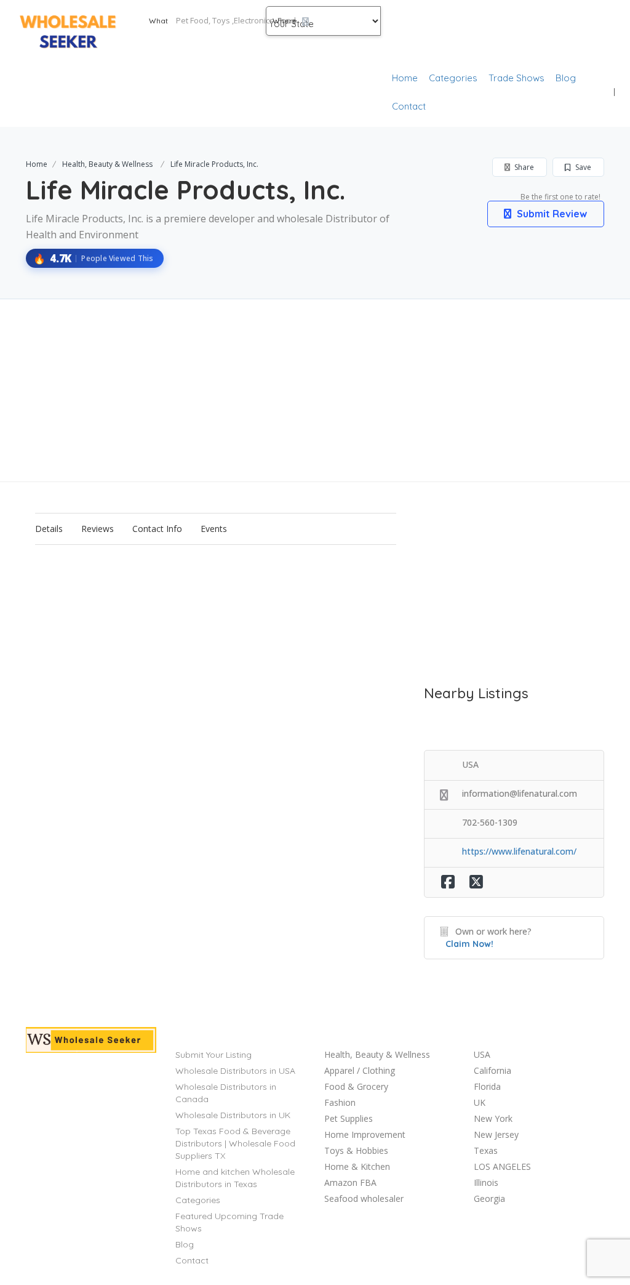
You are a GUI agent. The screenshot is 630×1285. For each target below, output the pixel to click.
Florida (487, 1086)
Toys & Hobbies (356, 1150)
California (492, 1070)
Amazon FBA (350, 1182)
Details (49, 528)
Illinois (486, 1182)
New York (493, 1118)
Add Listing (577, 20)
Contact (409, 106)
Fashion (340, 1102)
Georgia (489, 1198)
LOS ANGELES (502, 1166)
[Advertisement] (315, 390)
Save (582, 167)
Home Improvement (364, 1134)
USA (482, 1054)
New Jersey (496, 1134)
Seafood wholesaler (364, 1198)
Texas (486, 1150)
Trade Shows (516, 78)
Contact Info (157, 528)
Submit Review (550, 213)
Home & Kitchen (357, 1166)
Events (214, 528)
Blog (566, 78)
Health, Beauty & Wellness (107, 164)
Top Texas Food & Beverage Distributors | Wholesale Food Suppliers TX (235, 1143)
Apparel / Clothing (359, 1070)
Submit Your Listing (213, 1054)
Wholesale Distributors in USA (235, 1070)
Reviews (97, 528)
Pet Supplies (348, 1118)
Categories (453, 78)
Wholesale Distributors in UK (232, 1115)
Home (405, 78)
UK (479, 1102)
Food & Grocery (356, 1086)
